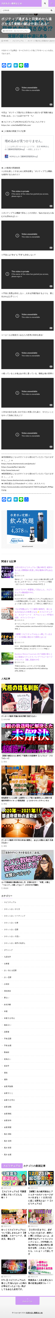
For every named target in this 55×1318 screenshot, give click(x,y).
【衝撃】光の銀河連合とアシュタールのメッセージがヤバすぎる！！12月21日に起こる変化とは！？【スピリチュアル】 (40, 1197)
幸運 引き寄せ (9, 1018)
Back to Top (27, 1301)
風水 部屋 (7, 1148)
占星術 (6, 984)
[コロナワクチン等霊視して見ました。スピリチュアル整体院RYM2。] (7, 594)
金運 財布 (7, 1120)
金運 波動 (7, 1107)
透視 (5, 761)
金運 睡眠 (7, 1114)
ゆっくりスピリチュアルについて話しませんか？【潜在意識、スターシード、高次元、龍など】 (13, 1234)
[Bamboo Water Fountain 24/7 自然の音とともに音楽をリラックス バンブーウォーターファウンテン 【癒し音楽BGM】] (7, 659)
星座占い (7, 1059)
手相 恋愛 (7, 1038)
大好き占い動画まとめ (34, 1313)
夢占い (6, 998)
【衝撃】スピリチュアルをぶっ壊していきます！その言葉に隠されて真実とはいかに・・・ (33, 637)
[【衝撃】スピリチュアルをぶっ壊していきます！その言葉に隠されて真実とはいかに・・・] (7, 639)
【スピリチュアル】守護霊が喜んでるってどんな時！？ (13, 1194)
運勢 (5, 846)
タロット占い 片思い (12, 936)
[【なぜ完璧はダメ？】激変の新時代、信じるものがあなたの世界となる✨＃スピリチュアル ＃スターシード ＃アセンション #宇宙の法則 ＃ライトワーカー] (7, 614)
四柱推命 (7, 991)
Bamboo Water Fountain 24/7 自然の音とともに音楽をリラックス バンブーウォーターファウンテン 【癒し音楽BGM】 (33, 657)
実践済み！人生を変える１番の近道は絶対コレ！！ (40, 1281)
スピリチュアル (22, 31)
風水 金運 (7, 1154)
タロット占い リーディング (14, 916)
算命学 (6, 1066)
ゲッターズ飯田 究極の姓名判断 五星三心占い (19, 716)
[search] (52, 10)
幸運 (5, 1011)
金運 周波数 (8, 1086)
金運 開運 (7, 1127)
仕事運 (6, 964)
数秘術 (6, 888)
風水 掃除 (7, 1134)
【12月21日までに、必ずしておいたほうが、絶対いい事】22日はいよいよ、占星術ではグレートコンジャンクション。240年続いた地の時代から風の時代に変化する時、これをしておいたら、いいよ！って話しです (41, 1241)
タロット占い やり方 (12, 909)
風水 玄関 (7, 1141)
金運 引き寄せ (9, 1100)
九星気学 (7, 957)
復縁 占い (7, 1025)
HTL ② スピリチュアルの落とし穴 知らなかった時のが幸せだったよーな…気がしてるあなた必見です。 (14, 1284)
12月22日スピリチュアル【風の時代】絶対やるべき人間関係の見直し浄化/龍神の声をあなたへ (34, 570)
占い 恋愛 (7, 977)
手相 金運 (7, 1045)
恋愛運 (6, 1032)
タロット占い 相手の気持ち (14, 943)
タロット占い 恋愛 (11, 929)
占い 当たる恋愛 (10, 970)
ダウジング (8, 950)
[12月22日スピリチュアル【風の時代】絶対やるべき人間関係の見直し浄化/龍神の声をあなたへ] (7, 572)
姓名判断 (7, 719)
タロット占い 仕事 (11, 923)
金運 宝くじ (8, 1093)
